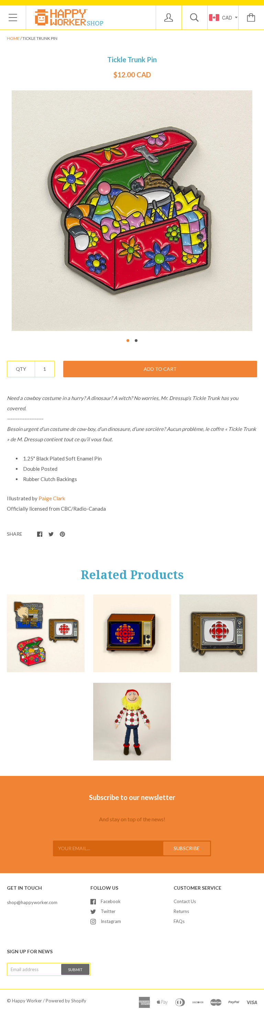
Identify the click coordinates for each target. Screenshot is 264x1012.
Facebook (111, 901)
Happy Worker (27, 1000)
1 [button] (127, 340)
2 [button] (136, 340)
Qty (21, 369)
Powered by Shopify (66, 1000)
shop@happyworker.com (32, 902)
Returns (181, 911)
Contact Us (185, 901)
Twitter (108, 911)
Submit (75, 969)
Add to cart (160, 369)
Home (13, 38)
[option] (132, 210)
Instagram (111, 921)
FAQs (179, 921)
